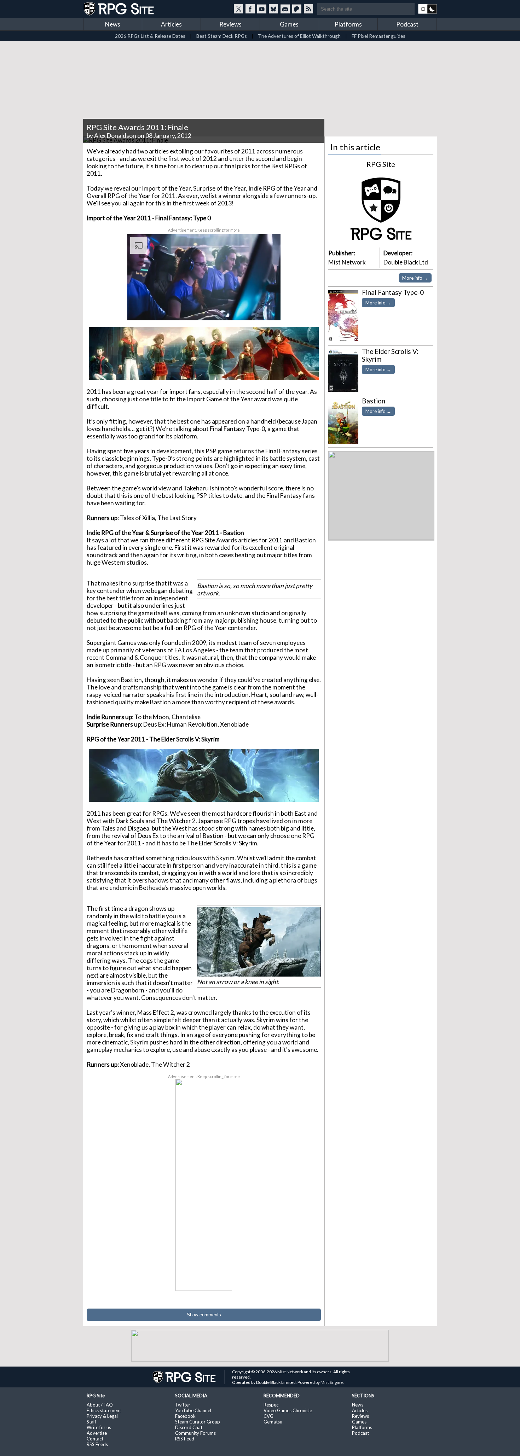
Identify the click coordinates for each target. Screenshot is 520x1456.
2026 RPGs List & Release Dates (150, 36)
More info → (415, 278)
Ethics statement (104, 1410)
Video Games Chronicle (288, 1410)
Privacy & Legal (102, 1416)
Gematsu (273, 1422)
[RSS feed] (308, 8)
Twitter (182, 1405)
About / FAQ (100, 1405)
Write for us (99, 1427)
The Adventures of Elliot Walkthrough (299, 36)
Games (289, 24)
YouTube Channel (193, 1410)
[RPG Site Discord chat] (285, 8)
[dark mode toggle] (427, 9)
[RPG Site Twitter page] (238, 8)
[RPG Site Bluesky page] (273, 8)
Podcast (407, 24)
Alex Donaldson (115, 135)
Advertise (97, 1433)
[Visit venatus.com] (266, 309)
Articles (171, 24)
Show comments (204, 1314)
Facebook (185, 1416)
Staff (91, 1422)
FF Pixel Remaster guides (378, 36)
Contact (95, 1439)
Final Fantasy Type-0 (393, 292)
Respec (271, 1405)
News (112, 24)
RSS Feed (184, 1439)
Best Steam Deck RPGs (221, 36)
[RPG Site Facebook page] (250, 8)
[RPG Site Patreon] (296, 8)
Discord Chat (188, 1427)
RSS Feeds (97, 1444)
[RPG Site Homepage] (119, 9)
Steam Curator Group (197, 1422)
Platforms (348, 24)
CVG (268, 1416)
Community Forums (195, 1433)
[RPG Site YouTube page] (261, 8)
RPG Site (380, 164)
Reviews (230, 24)
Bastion (373, 401)
